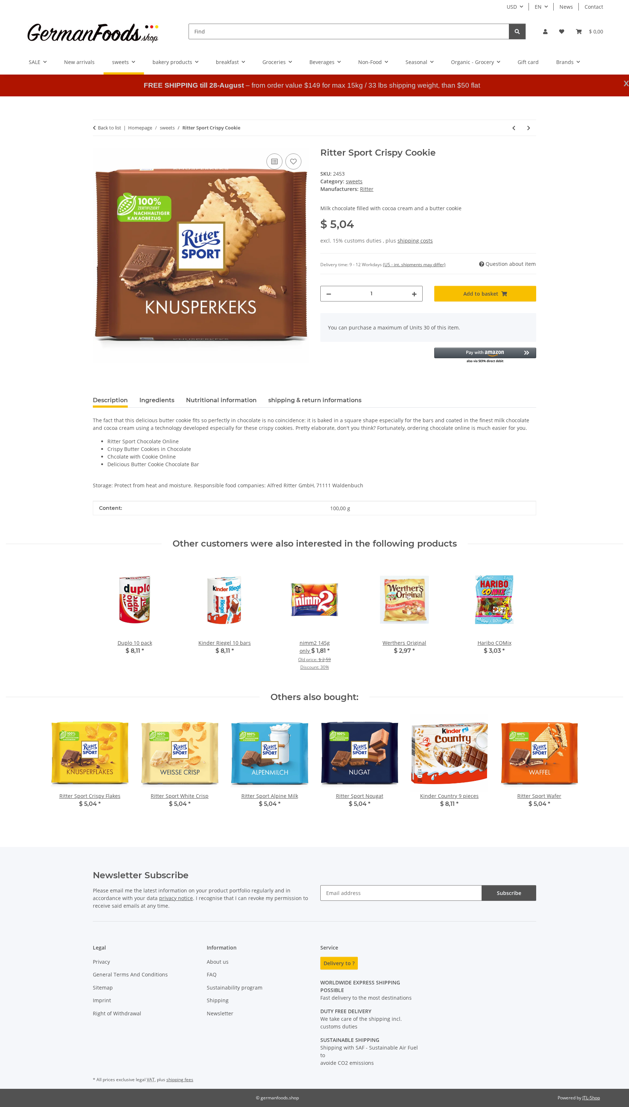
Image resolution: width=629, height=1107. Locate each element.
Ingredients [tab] (156, 400)
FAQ (212, 974)
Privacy (101, 961)
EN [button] (538, 6)
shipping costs (415, 240)
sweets (354, 181)
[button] (545, 31)
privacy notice (176, 898)
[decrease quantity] (329, 293)
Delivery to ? (339, 963)
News (566, 6)
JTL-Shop (591, 1098)
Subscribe (509, 893)
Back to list (109, 127)
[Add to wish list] (293, 161)
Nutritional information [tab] (221, 400)
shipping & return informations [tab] (314, 400)
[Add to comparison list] (274, 161)
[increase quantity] (414, 293)
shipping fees (179, 1079)
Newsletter (220, 1013)
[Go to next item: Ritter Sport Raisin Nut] (528, 128)
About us (218, 961)
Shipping (218, 1000)
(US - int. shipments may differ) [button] (414, 264)
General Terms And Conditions (130, 974)
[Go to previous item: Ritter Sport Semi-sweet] (513, 128)
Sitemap (103, 987)
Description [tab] (110, 400)
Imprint (102, 1000)
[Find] (517, 31)
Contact (594, 6)
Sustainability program (234, 987)
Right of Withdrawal (117, 1013)
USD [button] (512, 6)
